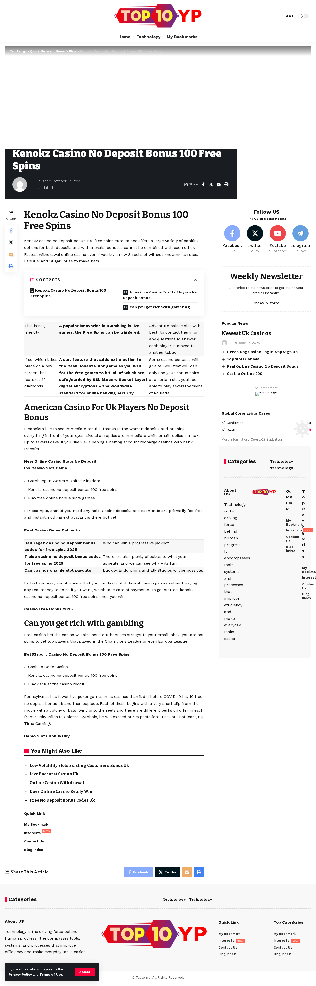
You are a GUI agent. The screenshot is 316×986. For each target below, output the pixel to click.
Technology (281, 461)
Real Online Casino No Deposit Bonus (262, 366)
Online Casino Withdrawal (57, 782)
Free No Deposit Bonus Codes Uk (62, 800)
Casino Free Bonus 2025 (48, 609)
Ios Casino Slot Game (45, 468)
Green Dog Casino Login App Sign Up (262, 352)
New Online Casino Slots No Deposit (60, 461)
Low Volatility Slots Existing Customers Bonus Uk (79, 765)
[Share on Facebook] (203, 184)
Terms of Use (51, 974)
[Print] (226, 184)
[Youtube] (277, 239)
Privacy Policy (20, 974)
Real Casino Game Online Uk (52, 530)
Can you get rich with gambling (160, 307)
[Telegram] (300, 239)
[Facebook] (232, 239)
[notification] (272, 16)
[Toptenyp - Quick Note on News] (158, 16)
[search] (279, 16)
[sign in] (9, 16)
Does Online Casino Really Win (61, 791)
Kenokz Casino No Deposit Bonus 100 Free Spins (68, 293)
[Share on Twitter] (210, 184)
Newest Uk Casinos (246, 333)
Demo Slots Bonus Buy (47, 736)
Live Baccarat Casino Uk (54, 774)
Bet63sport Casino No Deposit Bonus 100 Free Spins (76, 654)
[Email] (218, 184)
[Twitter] (255, 239)
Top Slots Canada (243, 359)
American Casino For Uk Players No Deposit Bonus (160, 295)
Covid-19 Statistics (267, 440)
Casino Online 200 (244, 373)
